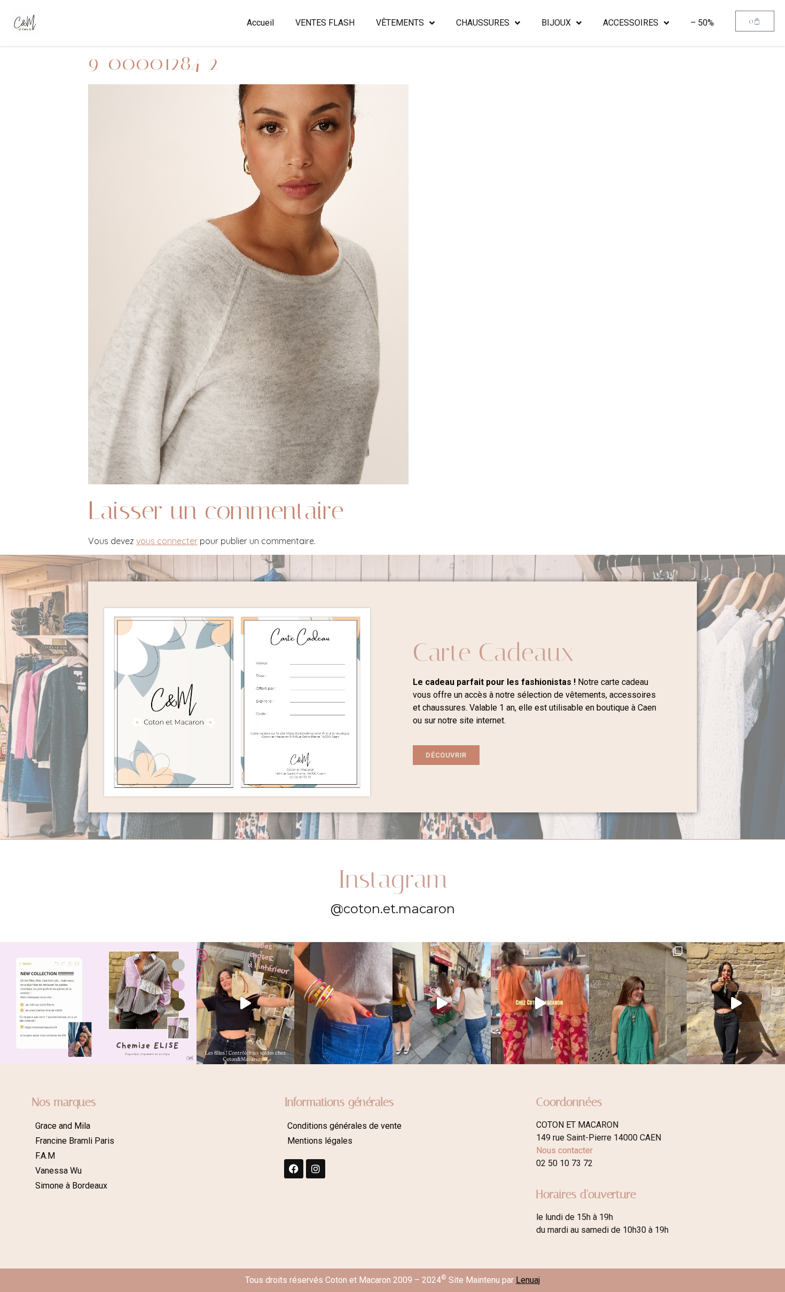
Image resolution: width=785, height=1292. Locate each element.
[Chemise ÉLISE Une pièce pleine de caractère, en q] (147, 1003)
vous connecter (167, 541)
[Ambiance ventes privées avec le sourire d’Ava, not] (736, 1003)
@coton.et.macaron (393, 908)
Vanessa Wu (58, 1171)
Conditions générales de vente (344, 1126)
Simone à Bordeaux (71, 1186)
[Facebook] (293, 1168)
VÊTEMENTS (400, 23)
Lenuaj (528, 1280)
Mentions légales (319, 1141)
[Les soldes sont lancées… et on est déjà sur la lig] (441, 1003)
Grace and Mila (62, 1126)
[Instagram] (315, 1168)
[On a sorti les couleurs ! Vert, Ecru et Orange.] (638, 1003)
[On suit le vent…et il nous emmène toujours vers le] (540, 1003)
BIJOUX (556, 23)
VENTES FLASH (325, 23)
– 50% (702, 23)
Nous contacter (564, 1150)
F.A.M (45, 1156)
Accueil (260, 23)
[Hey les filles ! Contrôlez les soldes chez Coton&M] (246, 1003)
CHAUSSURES (482, 23)
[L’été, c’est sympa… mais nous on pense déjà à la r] (49, 1003)
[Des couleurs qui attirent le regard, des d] (343, 1003)
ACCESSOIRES (630, 23)
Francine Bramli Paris (74, 1141)
